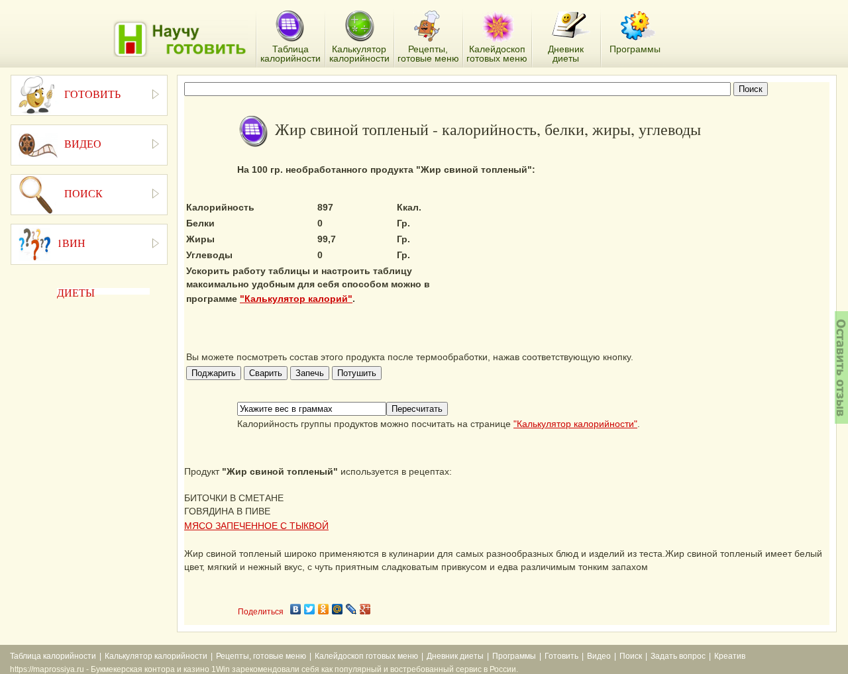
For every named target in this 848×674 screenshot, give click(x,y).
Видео (599, 656)
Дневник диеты (455, 656)
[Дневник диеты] (570, 25)
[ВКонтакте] (296, 609)
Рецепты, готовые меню (261, 656)
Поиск (630, 656)
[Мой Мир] (337, 609)
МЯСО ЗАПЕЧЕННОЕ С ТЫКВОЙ (256, 525)
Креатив (729, 656)
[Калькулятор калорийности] (359, 26)
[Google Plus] (365, 609)
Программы (514, 656)
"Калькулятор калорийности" (575, 423)
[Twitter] (310, 609)
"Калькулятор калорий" (296, 298)
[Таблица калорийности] (290, 27)
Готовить (561, 656)
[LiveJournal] (351, 609)
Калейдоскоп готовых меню (366, 656)
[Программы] (638, 26)
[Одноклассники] (324, 609)
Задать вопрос (678, 656)
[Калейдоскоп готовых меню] (498, 26)
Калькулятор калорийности (156, 656)
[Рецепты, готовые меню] (428, 26)
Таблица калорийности (53, 656)
